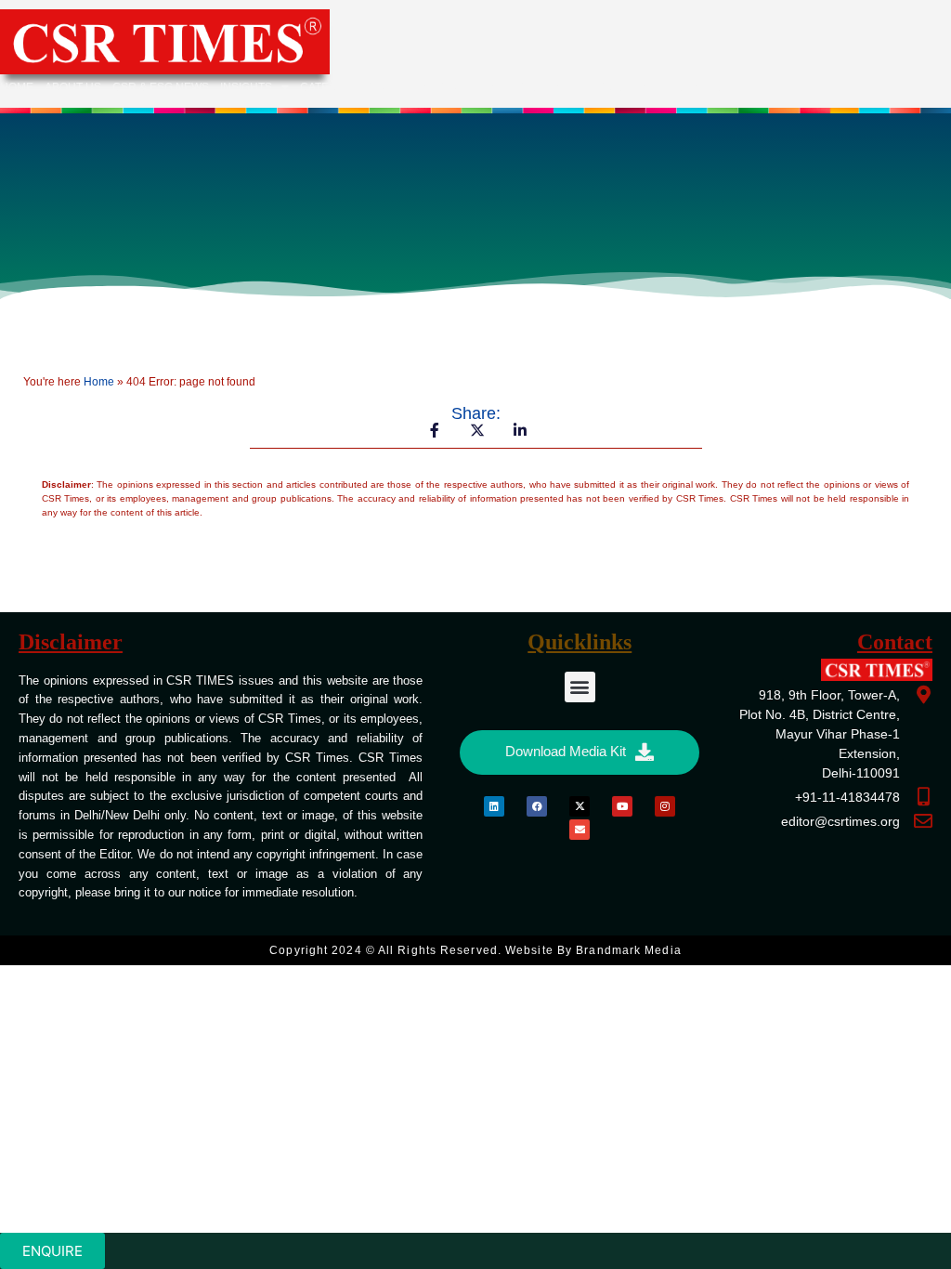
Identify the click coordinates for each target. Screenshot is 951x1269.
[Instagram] (665, 806)
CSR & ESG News (160, 87)
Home (16, 87)
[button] (580, 687)
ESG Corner (627, 87)
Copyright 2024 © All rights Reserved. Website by (475, 950)
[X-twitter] (579, 806)
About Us (73, 87)
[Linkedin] (494, 806)
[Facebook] (537, 806)
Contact (702, 87)
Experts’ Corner (525, 87)
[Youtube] (622, 806)
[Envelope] (579, 829)
